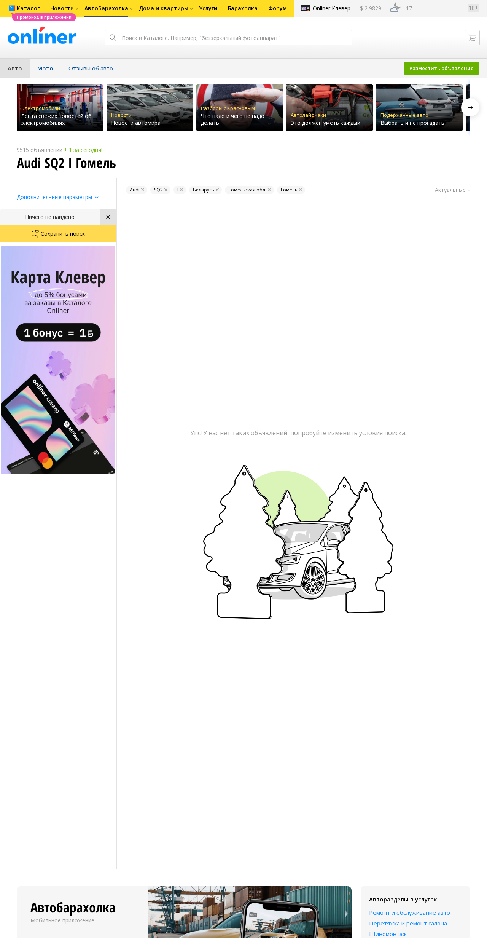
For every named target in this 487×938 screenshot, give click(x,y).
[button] (470, 107)
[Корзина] (472, 37)
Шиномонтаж (388, 934)
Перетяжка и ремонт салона (408, 923)
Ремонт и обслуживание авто (409, 912)
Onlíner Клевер (331, 8)
